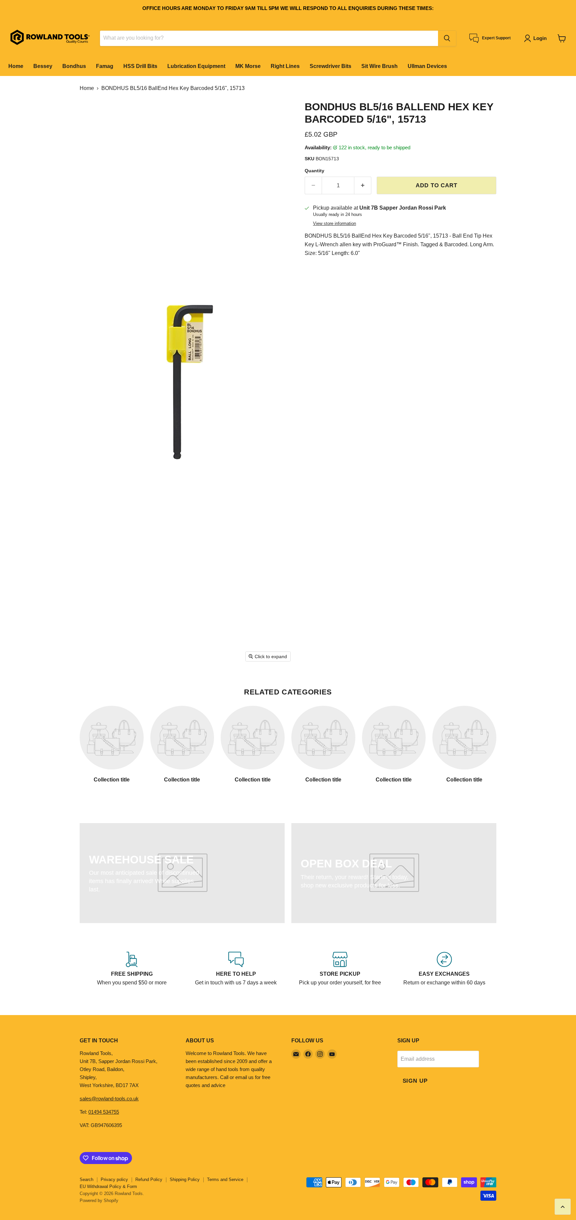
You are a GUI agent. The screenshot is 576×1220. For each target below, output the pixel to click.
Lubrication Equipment (196, 66)
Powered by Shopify (99, 1200)
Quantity (314, 170)
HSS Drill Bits (140, 66)
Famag (104, 66)
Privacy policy (114, 1179)
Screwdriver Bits (330, 66)
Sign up (415, 1081)
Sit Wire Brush (379, 66)
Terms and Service (225, 1179)
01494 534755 (103, 1112)
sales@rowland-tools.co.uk (109, 1098)
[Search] (447, 38)
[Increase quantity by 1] (362, 186)
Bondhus (74, 66)
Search (86, 1179)
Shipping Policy (185, 1179)
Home (15, 66)
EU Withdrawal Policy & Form (108, 1186)
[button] (536, 38)
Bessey (42, 66)
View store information (334, 223)
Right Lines (285, 66)
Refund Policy (148, 1179)
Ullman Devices (427, 66)
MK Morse (248, 66)
